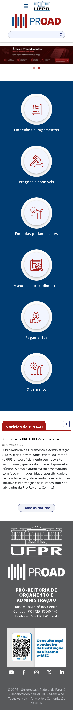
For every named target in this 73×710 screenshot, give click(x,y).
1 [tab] (34, 68)
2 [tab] (39, 68)
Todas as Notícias (36, 508)
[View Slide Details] (36, 55)
